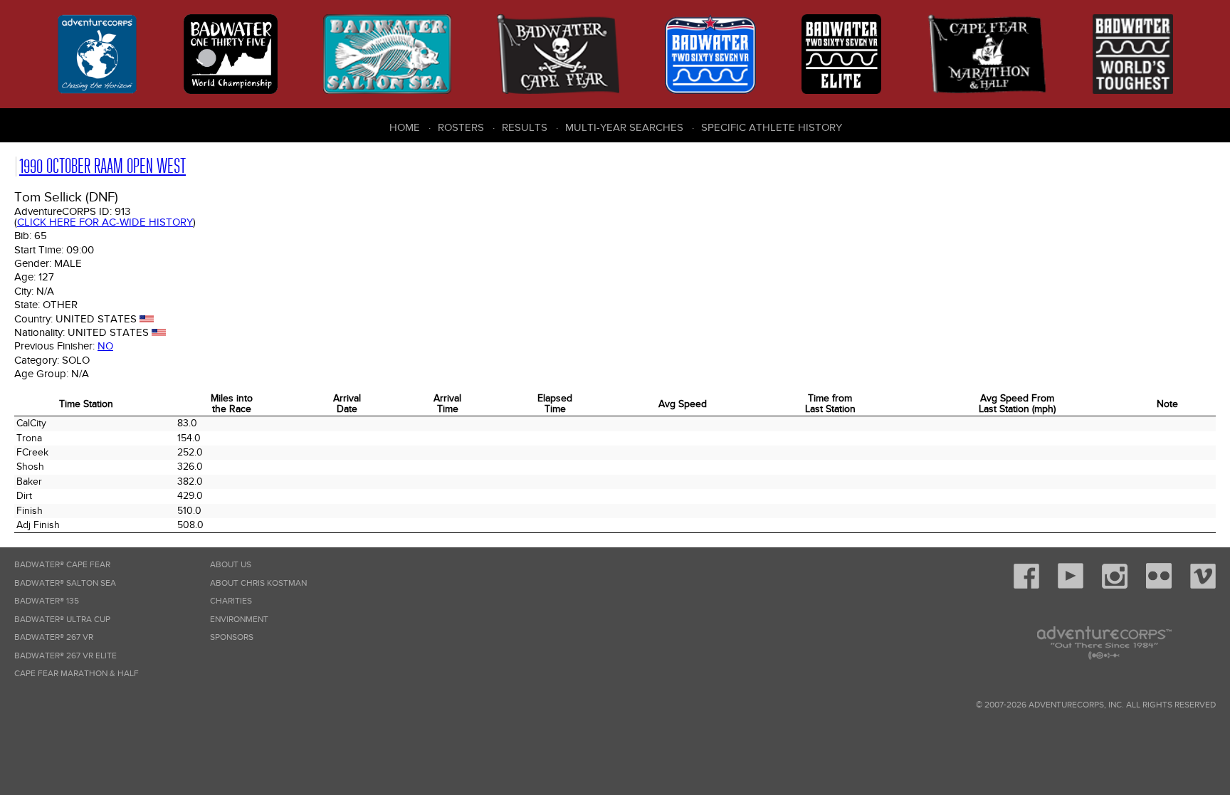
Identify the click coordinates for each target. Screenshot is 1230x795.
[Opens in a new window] (1026, 586)
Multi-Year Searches (624, 127)
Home (404, 127)
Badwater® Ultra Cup (62, 619)
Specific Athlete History (771, 127)
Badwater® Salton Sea (65, 583)
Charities (231, 601)
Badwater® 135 (46, 601)
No (105, 345)
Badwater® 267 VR (53, 637)
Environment (239, 619)
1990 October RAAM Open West (102, 166)
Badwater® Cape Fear (62, 564)
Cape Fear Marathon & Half (76, 673)
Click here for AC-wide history (105, 222)
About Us (230, 564)
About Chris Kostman (258, 583)
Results (524, 127)
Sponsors (231, 637)
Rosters (461, 127)
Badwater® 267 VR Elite (65, 655)
